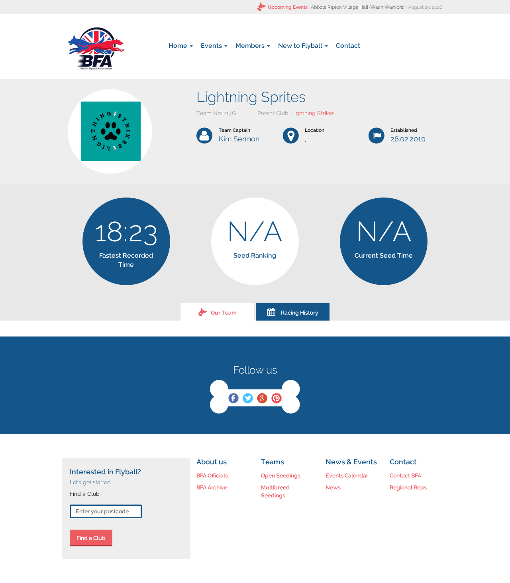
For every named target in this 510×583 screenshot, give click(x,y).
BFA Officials (212, 475)
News (333, 487)
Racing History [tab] (299, 312)
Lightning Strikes (313, 113)
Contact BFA (405, 475)
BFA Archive (211, 487)
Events (212, 45)
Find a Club (91, 538)
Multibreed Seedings (275, 491)
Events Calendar (347, 475)
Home (179, 45)
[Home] (96, 48)
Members (250, 45)
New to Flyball (301, 45)
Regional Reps (408, 487)
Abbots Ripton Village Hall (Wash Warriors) (357, 7)
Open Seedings (280, 475)
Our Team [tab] (224, 312)
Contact (348, 45)
